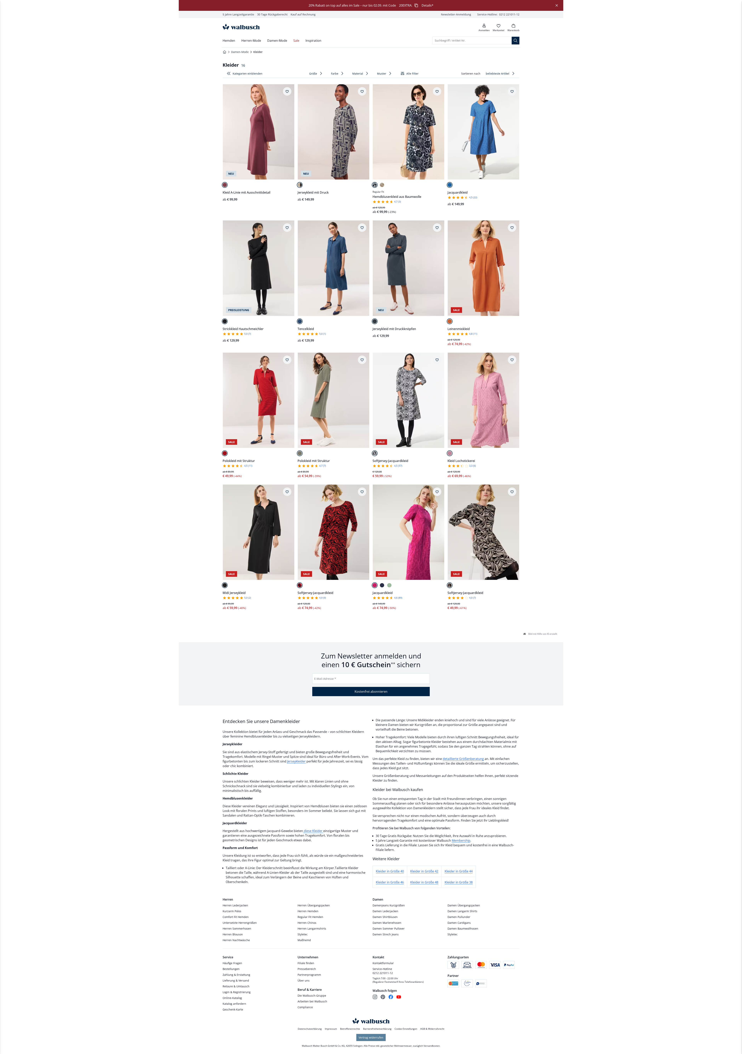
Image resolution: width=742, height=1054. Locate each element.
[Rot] (225, 453)
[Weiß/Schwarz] (375, 453)
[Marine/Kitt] (300, 185)
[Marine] (382, 585)
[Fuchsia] (375, 585)
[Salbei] (389, 585)
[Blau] (300, 321)
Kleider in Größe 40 (390, 871)
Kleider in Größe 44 (459, 871)
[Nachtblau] (375, 321)
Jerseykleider (296, 761)
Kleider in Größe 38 (459, 882)
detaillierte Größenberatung (463, 759)
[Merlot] (225, 185)
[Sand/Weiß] (382, 185)
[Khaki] (300, 453)
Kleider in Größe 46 (390, 882)
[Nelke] (450, 453)
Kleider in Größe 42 (424, 871)
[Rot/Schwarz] (300, 585)
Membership (461, 840)
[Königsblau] (450, 185)
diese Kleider (313, 831)
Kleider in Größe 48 (424, 882)
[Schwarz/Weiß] (375, 185)
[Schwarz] (225, 321)
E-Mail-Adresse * (325, 679)
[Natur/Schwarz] (450, 585)
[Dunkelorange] (450, 321)
